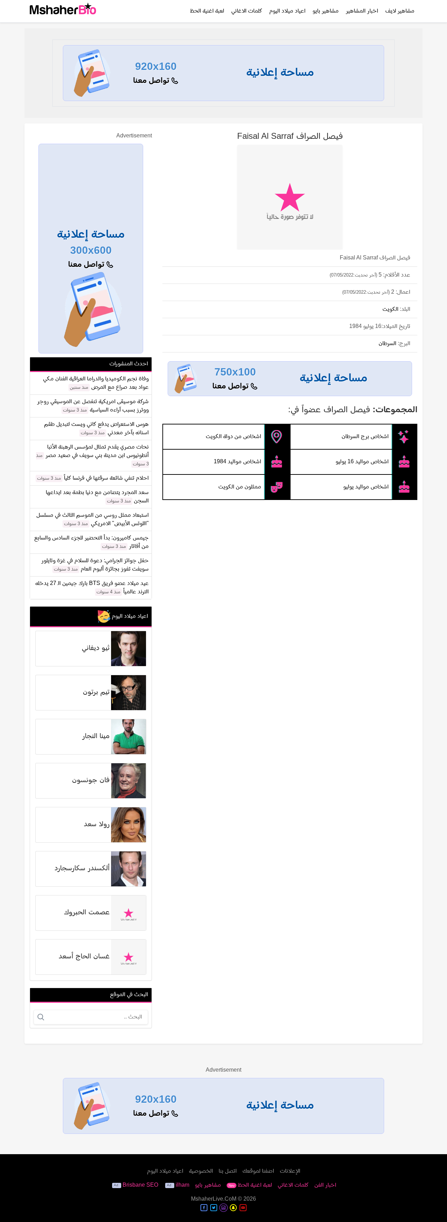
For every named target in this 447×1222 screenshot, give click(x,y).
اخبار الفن (325, 1185)
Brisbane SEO (140, 1185)
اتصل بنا (228, 1171)
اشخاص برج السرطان (365, 437)
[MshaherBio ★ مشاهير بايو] (63, 11)
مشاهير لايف (400, 11)
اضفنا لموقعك (258, 1171)
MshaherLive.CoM (213, 1199)
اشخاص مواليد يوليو (366, 487)
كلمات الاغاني (246, 11)
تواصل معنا (152, 81)
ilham (182, 1185)
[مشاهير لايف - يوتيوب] (243, 1207)
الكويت (390, 309)
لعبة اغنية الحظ (207, 11)
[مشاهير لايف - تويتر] (214, 1207)
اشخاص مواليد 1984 (237, 462)
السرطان (387, 343)
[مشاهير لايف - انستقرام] (223, 1207)
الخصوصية (201, 1171)
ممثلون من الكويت (239, 487)
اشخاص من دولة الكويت (233, 437)
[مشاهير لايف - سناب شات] (233, 1207)
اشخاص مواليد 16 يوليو (362, 462)
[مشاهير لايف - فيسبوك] (204, 1207)
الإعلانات (290, 1171)
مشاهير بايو (326, 11)
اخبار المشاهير (362, 11)
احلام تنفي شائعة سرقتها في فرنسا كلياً (106, 478)
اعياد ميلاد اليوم (287, 11)
